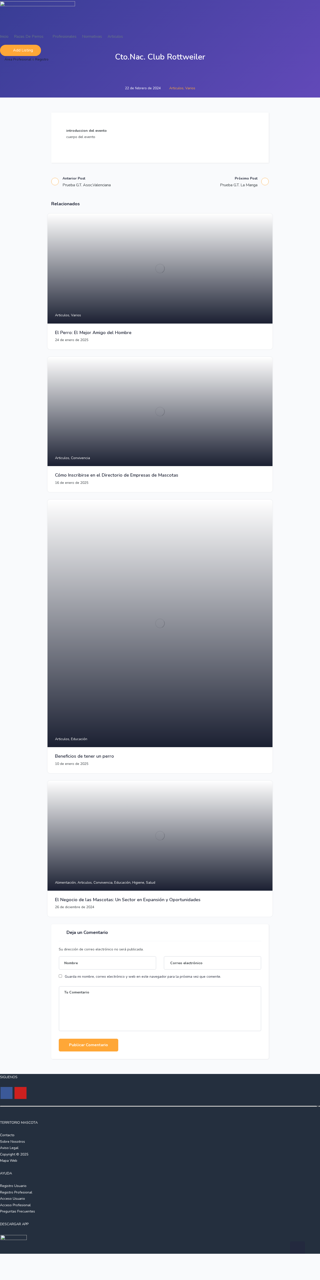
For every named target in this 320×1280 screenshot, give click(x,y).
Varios (190, 88)
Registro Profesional (16, 1192)
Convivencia (80, 458)
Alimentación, (66, 882)
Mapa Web (8, 1160)
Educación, (123, 882)
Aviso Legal (9, 1147)
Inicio (4, 36)
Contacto (7, 1135)
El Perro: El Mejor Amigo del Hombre (93, 333)
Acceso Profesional (15, 1205)
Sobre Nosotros (12, 1141)
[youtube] (20, 1093)
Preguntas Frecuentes (17, 1211)
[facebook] (6, 1093)
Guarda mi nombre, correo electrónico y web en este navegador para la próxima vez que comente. (143, 976)
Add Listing (23, 50)
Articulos (115, 36)
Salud (150, 882)
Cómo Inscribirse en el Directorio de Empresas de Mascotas (116, 475)
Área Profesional (17, 59)
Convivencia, (104, 882)
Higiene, (139, 882)
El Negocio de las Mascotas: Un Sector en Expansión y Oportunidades (127, 900)
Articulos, (177, 88)
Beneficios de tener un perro (84, 756)
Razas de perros (29, 36)
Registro (41, 59)
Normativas (92, 36)
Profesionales (64, 36)
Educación (79, 739)
